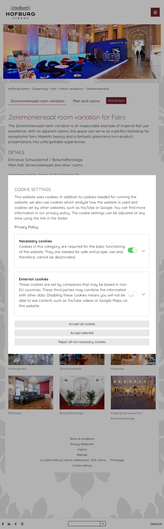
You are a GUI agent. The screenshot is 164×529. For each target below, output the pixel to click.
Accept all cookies (82, 324)
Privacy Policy (26, 227)
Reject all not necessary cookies (82, 342)
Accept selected (82, 333)
